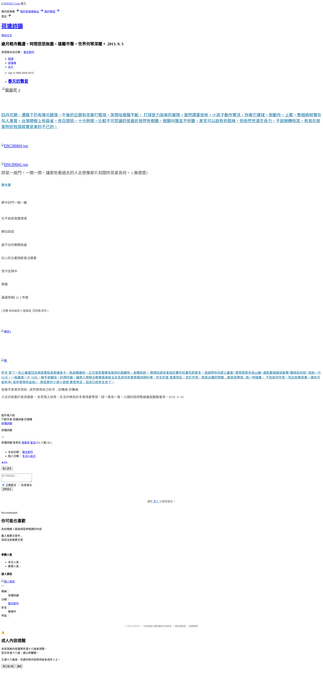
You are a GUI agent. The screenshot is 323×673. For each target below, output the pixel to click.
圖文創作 (29, 52)
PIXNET (136, 626)
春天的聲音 (18, 81)
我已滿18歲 (8, 666)
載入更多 (7, 468)
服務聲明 (193, 626)
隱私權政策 (180, 626)
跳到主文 (6, 35)
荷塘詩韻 (12, 26)
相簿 (10, 58)
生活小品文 (29, 456)
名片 (10, 67)
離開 (19, 666)
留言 (33, 442)
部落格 (12, 62)
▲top (4, 462)
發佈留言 (7, 489)
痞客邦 (26, 442)
